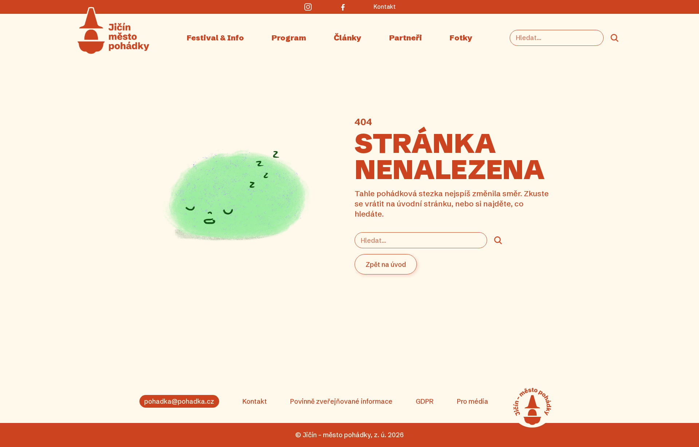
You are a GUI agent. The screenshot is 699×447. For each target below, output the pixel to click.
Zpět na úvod (386, 264)
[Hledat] (615, 38)
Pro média (472, 401)
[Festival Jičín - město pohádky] (532, 406)
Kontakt (254, 401)
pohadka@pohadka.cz (179, 401)
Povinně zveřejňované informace (341, 401)
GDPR (425, 401)
